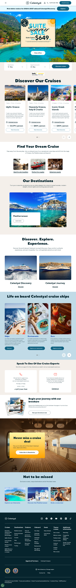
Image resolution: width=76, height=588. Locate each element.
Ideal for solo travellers (20, 172)
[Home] (33, 3)
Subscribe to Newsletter (27, 452)
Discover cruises (61, 66)
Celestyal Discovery (36, 534)
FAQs (48, 573)
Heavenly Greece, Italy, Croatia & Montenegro (8, 533)
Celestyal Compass (45, 561)
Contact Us (42, 573)
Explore (63, 8)
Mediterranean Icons (8, 545)
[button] (12, 122)
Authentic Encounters (28, 535)
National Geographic (28, 540)
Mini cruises (56, 551)
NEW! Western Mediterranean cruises (8, 550)
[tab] (37, 137)
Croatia (16, 537)
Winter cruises (57, 535)
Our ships (36, 530)
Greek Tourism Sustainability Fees (40, 581)
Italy (15, 540)
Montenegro (17, 543)
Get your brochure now (39, 413)
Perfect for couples (38, 172)
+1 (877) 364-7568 (53, 2)
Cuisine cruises (55, 548)
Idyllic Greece (8, 538)
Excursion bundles (27, 544)
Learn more (18, 220)
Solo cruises (56, 532)
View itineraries (15, 129)
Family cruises (57, 538)
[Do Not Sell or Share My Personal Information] (2, 585)
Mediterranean (18, 530)
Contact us (55, 388)
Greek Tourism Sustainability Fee (67, 544)
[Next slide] (69, 137)
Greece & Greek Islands (18, 534)
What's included (36, 542)
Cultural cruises (55, 544)
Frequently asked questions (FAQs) (66, 537)
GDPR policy (62, 581)
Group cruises (57, 540)
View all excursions (27, 531)
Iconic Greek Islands (8, 541)
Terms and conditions (24, 581)
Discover (21, 286)
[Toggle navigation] (6, 2)
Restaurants (37, 546)
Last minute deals (47, 534)
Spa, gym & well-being (37, 549)
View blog (65, 532)
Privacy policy (8, 582)
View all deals (47, 530)
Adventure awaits (55, 172)
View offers (38, 53)
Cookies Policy (54, 581)
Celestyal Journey (36, 538)
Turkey (16, 545)
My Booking (45, 3)
